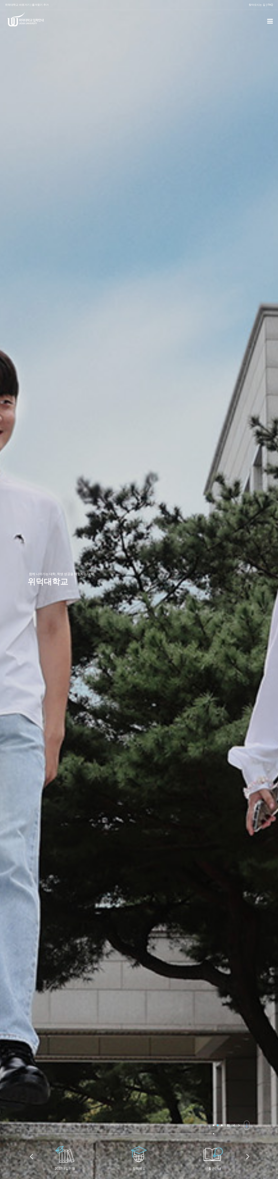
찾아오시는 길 (257, 4)
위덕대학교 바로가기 (17, 4)
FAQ (270, 4)
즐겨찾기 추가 (40, 4)
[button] (213, 1125)
